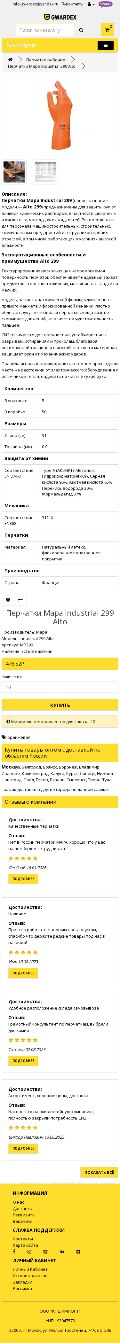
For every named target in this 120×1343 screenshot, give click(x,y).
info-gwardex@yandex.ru (35, 4)
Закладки (22, 1282)
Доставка (22, 1208)
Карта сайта (25, 1245)
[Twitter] (72, 1251)
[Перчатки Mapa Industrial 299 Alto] (60, 115)
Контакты (75, 4)
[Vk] (56, 1251)
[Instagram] (24, 1251)
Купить (60, 705)
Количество (12, 676)
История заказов (30, 1275)
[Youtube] (40, 1251)
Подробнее (23, 879)
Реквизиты (24, 1215)
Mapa (41, 632)
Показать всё (99, 1172)
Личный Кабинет (30, 1269)
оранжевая (18, 737)
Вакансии (22, 1221)
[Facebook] (8, 1251)
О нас (18, 1202)
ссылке (101, 789)
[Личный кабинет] (91, 4)
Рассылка (22, 1288)
